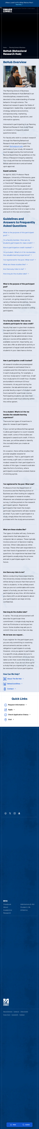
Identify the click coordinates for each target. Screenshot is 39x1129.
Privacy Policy (6, 1014)
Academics (7, 910)
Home (5, 47)
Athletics (24, 910)
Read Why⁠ (19, 4)
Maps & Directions (7, 1011)
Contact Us (16, 1011)
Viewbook (7, 904)
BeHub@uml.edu (16, 146)
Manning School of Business (17, 47)
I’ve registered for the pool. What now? (18, 260)
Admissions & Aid (27, 904)
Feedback (21, 1014)
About (5, 907)
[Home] (7, 10)
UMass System (24, 1011)
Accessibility (15, 1014)
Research (7, 913)
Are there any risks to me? (13, 269)
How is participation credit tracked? (17, 247)
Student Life (25, 907)
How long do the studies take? (15, 274)
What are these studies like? (14, 264)
